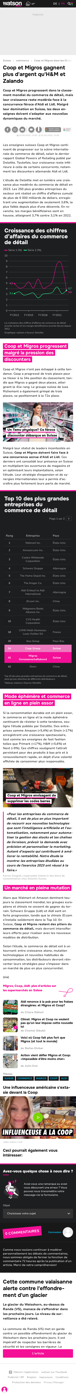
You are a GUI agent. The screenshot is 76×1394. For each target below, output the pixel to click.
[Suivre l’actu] (67, 130)
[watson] (12, 3)
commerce (22, 60)
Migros (41, 1078)
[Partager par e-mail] (22, 130)
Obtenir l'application (25, 1372)
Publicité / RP (16, 1377)
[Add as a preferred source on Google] (53, 130)
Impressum (46, 1377)
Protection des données (26, 1382)
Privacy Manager (54, 1382)
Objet (6, 1205)
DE (55, 4)
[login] (4, 1390)
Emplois (31, 1377)
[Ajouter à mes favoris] (39, 130)
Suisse (7, 60)
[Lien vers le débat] (31, 130)
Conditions (62, 1377)
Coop (53, 1078)
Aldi (64, 1078)
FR (63, 4)
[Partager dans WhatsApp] (15, 130)
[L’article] (38, 1318)
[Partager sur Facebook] (8, 130)
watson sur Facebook (54, 1372)
